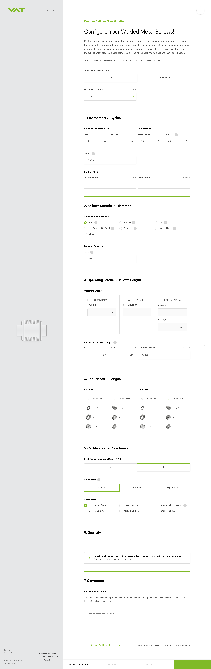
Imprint (6, 656)
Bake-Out (169, 135)
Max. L (123, 348)
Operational (144, 134)
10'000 (90, 160)
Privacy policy (9, 653)
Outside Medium (110, 177)
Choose (91, 96)
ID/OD (86, 252)
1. (77, 664)
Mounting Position (164, 348)
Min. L (96, 348)
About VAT (51, 10)
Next (180, 664)
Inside (86, 134)
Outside (114, 134)
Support (7, 650)
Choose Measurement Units (96, 71)
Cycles (87, 153)
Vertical (144, 355)
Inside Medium (164, 177)
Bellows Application (110, 89)
